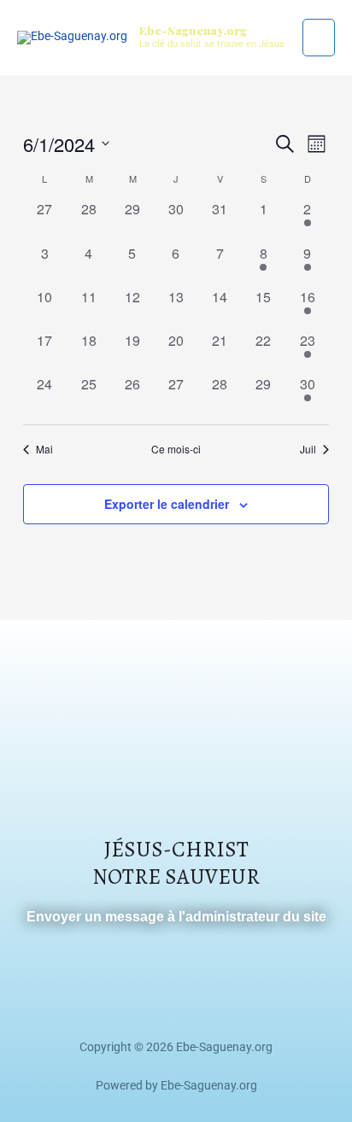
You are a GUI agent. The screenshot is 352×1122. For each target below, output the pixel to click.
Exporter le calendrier (166, 503)
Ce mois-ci (176, 449)
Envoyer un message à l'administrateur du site (176, 916)
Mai (44, 449)
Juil (308, 449)
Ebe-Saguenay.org (193, 30)
